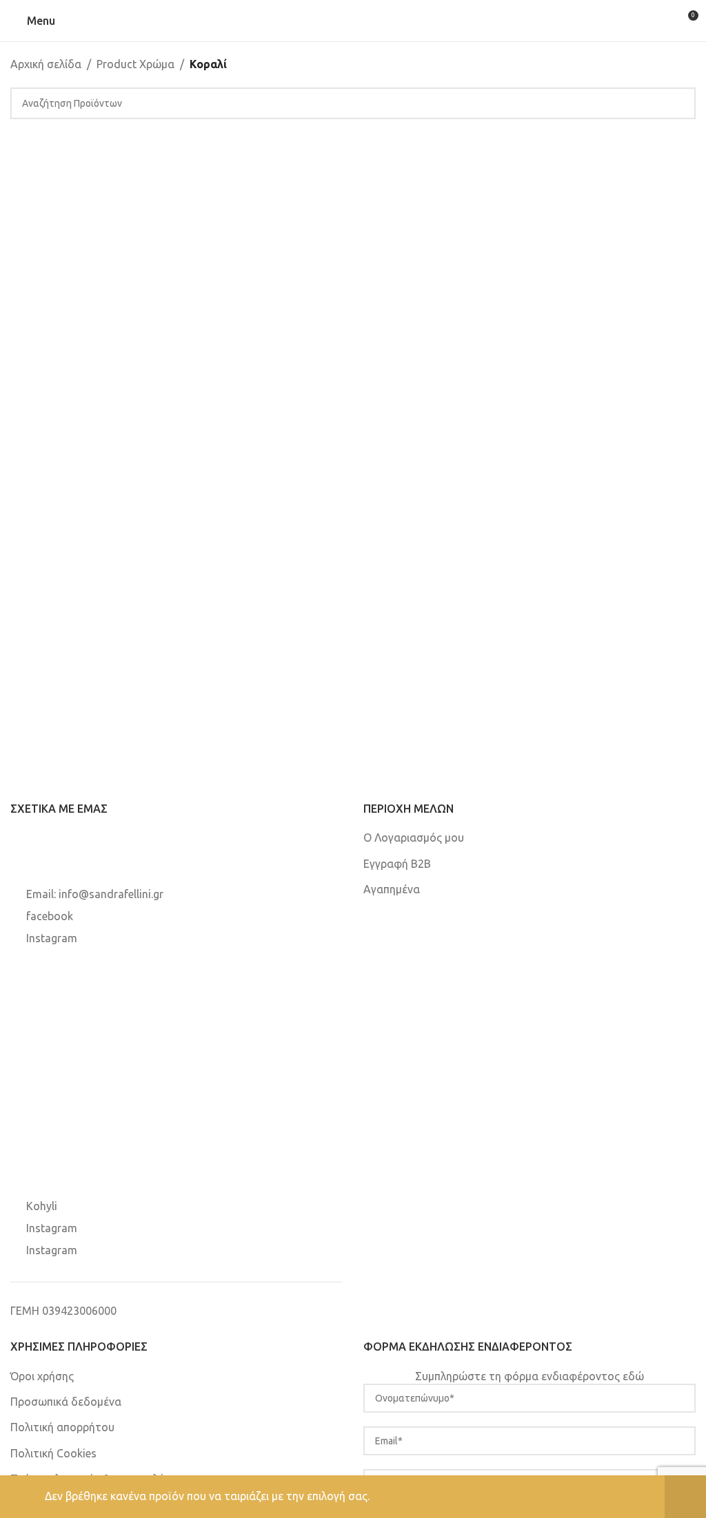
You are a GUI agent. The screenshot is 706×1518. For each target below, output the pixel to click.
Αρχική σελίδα (45, 64)
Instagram (51, 938)
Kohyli (41, 1206)
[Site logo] (353, 20)
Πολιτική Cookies (53, 1453)
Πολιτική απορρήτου (62, 1427)
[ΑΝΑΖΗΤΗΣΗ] (680, 103)
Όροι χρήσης (42, 1376)
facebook (49, 916)
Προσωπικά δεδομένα (65, 1401)
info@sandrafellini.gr (111, 894)
